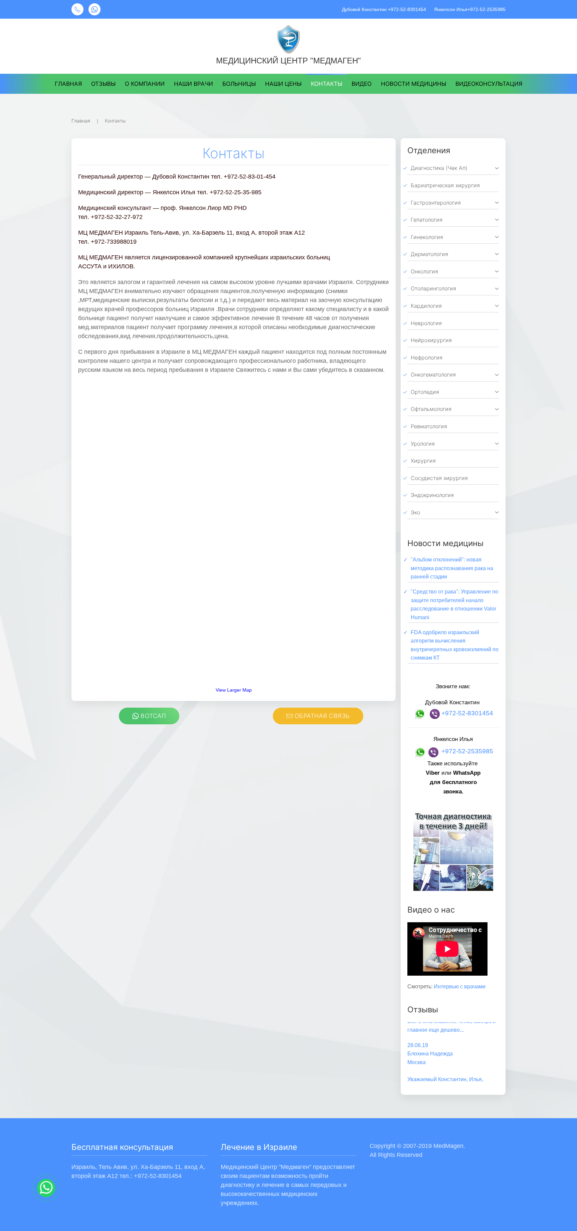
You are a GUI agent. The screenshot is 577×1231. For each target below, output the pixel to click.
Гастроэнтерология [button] (436, 202)
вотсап (153, 715)
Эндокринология (432, 495)
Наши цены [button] (283, 83)
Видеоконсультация (488, 83)
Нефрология (426, 357)
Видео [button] (362, 83)
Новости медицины (413, 83)
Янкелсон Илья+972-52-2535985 (469, 9)
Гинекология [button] (427, 237)
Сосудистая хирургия (439, 478)
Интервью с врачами (460, 986)
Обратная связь (322, 715)
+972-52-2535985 (467, 751)
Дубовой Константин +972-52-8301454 (384, 9)
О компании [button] (145, 83)
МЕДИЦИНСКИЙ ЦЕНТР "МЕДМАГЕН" (288, 60)
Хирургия (423, 460)
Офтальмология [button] (431, 409)
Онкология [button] (424, 271)
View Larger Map (234, 690)
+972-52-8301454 (467, 713)
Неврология (426, 323)
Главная (68, 83)
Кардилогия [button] (426, 305)
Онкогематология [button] (433, 374)
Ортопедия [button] (425, 392)
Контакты (326, 83)
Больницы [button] (239, 83)
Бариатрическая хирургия (445, 185)
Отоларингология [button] (433, 288)
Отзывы (103, 83)
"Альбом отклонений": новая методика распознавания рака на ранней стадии (452, 568)
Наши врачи (193, 83)
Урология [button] (423, 443)
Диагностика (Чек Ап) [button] (439, 168)
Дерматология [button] (429, 254)
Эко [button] (415, 512)
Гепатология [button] (426, 219)
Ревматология (429, 426)
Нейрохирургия (431, 340)
